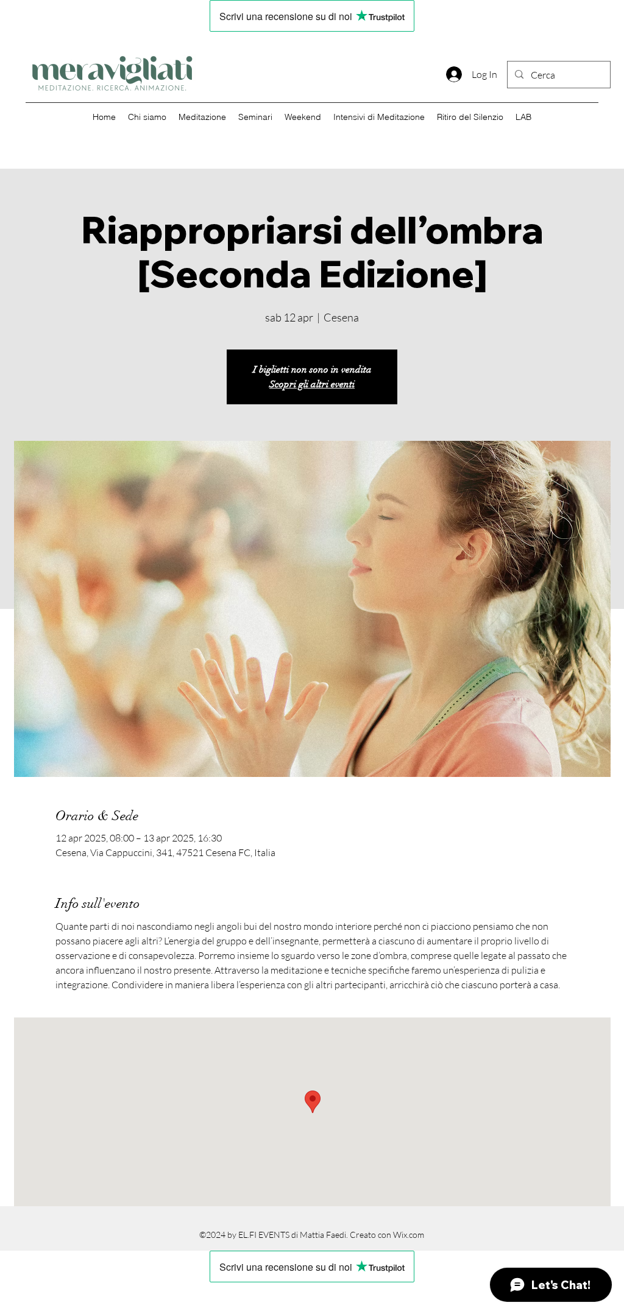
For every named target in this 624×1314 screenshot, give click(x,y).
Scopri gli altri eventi (312, 384)
